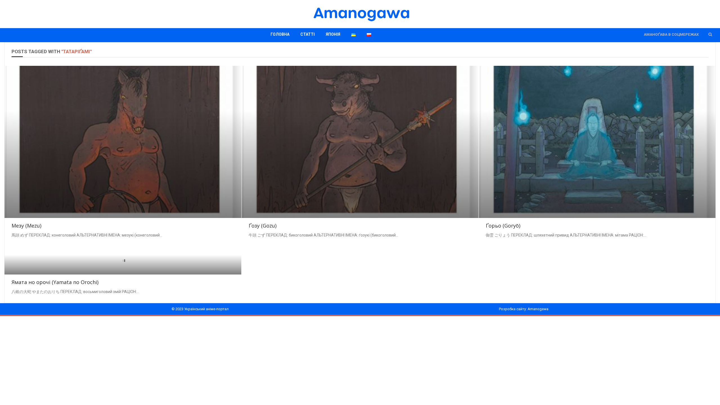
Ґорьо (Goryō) (503, 225)
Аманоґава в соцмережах (671, 34)
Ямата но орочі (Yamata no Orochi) (55, 282)
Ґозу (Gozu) (262, 225)
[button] (710, 34)
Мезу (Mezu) (26, 225)
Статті (307, 34)
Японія (333, 34)
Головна (280, 34)
